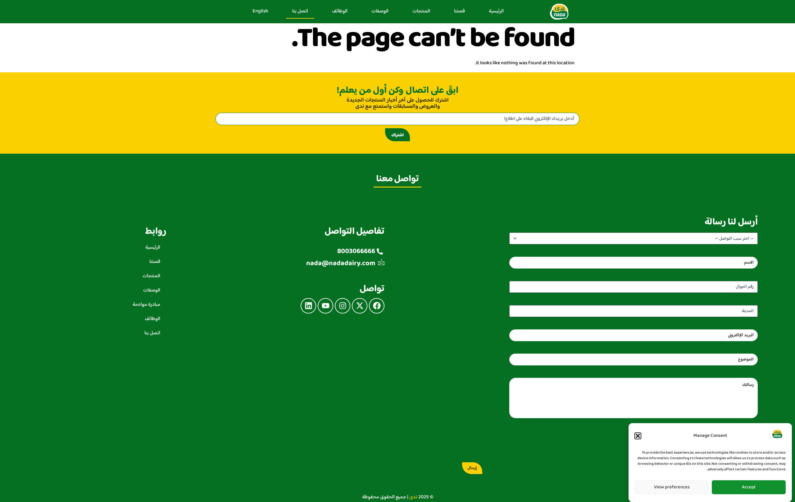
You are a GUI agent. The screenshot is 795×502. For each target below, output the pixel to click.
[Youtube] (325, 306)
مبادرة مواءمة (146, 305)
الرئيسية (496, 11)
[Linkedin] (308, 306)
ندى (413, 497)
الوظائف (340, 11)
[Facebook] (376, 306)
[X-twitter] (359, 306)
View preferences (672, 487)
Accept (749, 487)
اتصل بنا (300, 11)
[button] (638, 436)
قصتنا (459, 11)
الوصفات (379, 11)
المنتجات (421, 11)
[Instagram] (342, 306)
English (260, 11)
